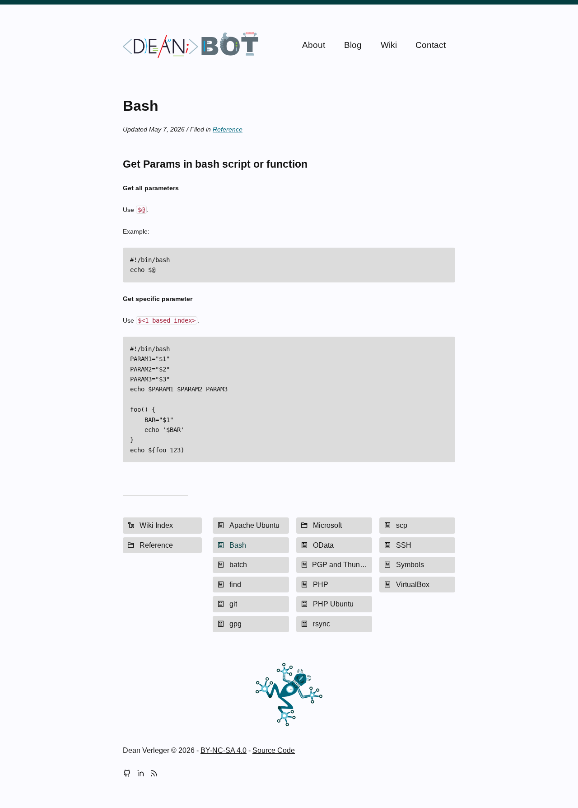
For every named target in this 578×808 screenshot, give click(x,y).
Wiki (389, 45)
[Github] (127, 774)
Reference (227, 129)
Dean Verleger (146, 750)
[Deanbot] (190, 45)
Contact (430, 45)
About (313, 45)
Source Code (273, 750)
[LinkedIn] (140, 774)
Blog (353, 45)
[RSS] (154, 774)
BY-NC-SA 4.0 (223, 750)
